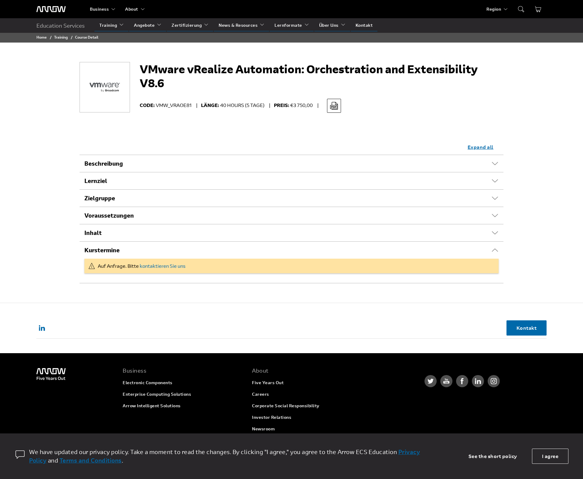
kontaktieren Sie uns (163, 266)
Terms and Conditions (91, 460)
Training (108, 25)
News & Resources (238, 25)
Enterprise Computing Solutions (157, 394)
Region (493, 9)
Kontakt (364, 25)
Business (99, 9)
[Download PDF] (334, 106)
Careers (260, 394)
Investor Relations (271, 417)
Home (41, 37)
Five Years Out (268, 382)
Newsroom (263, 429)
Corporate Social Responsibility (285, 405)
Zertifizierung (187, 25)
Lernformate (288, 25)
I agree (550, 456)
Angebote (144, 25)
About (131, 9)
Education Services (60, 25)
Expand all (480, 147)
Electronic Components (147, 382)
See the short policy (493, 456)
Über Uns (329, 25)
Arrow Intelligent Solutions (152, 405)
